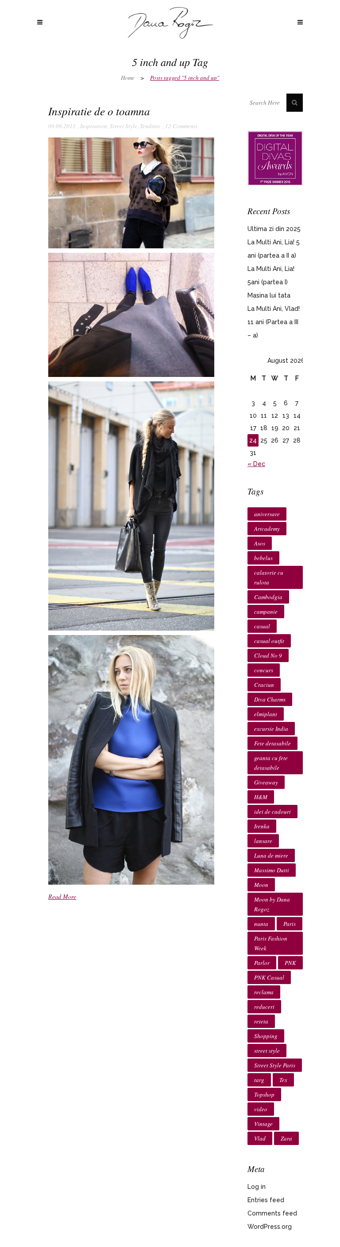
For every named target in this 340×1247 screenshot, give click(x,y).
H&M (260, 797)
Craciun (264, 685)
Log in (256, 1186)
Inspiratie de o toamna (99, 110)
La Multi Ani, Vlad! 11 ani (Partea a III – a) (273, 322)
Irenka (262, 826)
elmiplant (265, 714)
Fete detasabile (272, 743)
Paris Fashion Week (270, 943)
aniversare (267, 514)
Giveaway (266, 782)
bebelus (263, 558)
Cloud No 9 (268, 655)
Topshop (264, 1094)
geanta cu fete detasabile (271, 763)
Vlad (260, 1138)
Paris (289, 924)
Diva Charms (270, 699)
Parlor (262, 963)
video (260, 1109)
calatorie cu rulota (268, 577)
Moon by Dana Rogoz (272, 904)
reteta (261, 1021)
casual (262, 626)
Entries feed (265, 1200)
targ (259, 1080)
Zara (286, 1138)
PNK (290, 963)
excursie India (271, 729)
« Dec (256, 463)
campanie (266, 612)
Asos (259, 543)
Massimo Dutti (271, 870)
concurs (263, 670)
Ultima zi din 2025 (274, 228)
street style (267, 1051)
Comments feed (272, 1213)
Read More (62, 896)
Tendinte (150, 126)
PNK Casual (269, 977)
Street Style (123, 126)
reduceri (264, 1007)
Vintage (263, 1124)
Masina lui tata (268, 295)
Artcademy (267, 529)
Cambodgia (268, 597)
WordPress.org (269, 1226)
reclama (264, 992)
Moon (261, 885)
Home (128, 78)
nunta (261, 924)
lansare (263, 841)
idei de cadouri (272, 812)
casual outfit (269, 641)
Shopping (266, 1036)
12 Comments (181, 126)
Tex (283, 1080)
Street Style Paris (274, 1065)
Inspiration (93, 126)
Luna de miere (271, 855)
